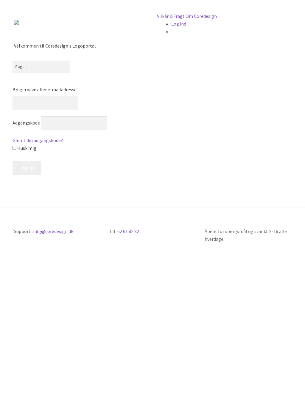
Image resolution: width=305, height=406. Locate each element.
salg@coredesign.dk (52, 231)
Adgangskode (26, 123)
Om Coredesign (201, 16)
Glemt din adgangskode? (38, 140)
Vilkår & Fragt (171, 16)
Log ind (178, 24)
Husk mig (26, 148)
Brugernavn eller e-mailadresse (45, 89)
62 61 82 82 (128, 231)
